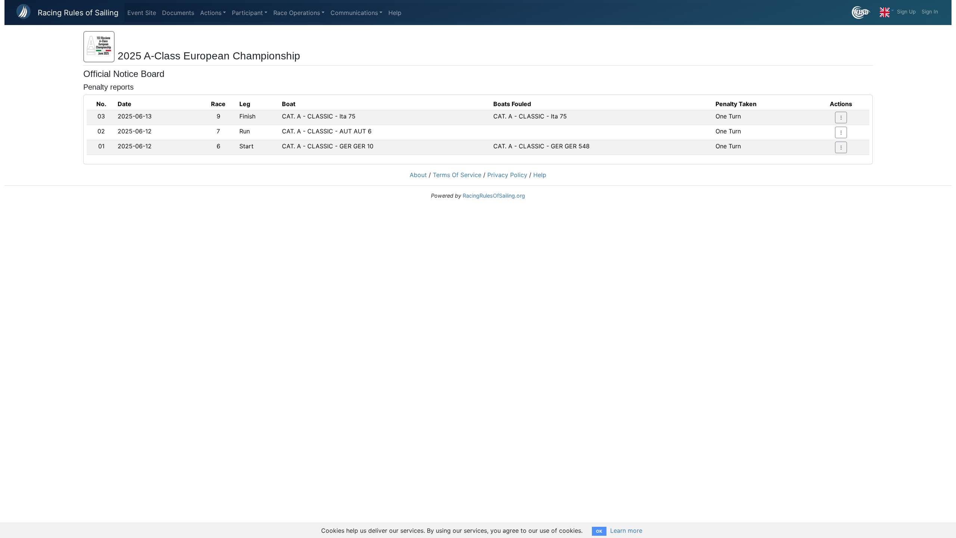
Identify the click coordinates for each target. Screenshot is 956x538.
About (418, 175)
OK (599, 531)
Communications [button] (354, 12)
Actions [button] (210, 12)
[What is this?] (864, 12)
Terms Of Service (457, 175)
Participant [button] (247, 12)
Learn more (626, 530)
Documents (178, 12)
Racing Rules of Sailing (78, 12)
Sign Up (906, 12)
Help (394, 12)
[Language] (887, 10)
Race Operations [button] (296, 12)
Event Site (141, 12)
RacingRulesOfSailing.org (494, 195)
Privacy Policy (507, 175)
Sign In (930, 12)
